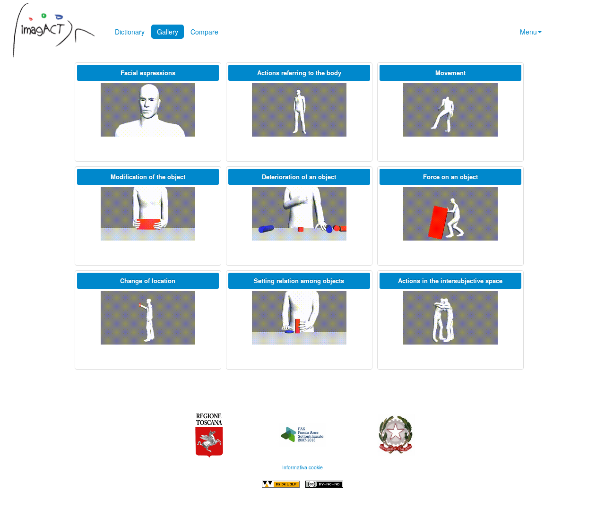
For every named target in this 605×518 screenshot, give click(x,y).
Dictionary (130, 31)
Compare (204, 31)
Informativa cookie (302, 467)
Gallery (167, 31)
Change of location (147, 280)
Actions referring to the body (299, 72)
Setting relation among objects (299, 280)
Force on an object (450, 176)
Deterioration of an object (299, 176)
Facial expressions (148, 72)
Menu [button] (528, 31)
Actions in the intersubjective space (450, 280)
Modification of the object (148, 176)
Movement (450, 72)
